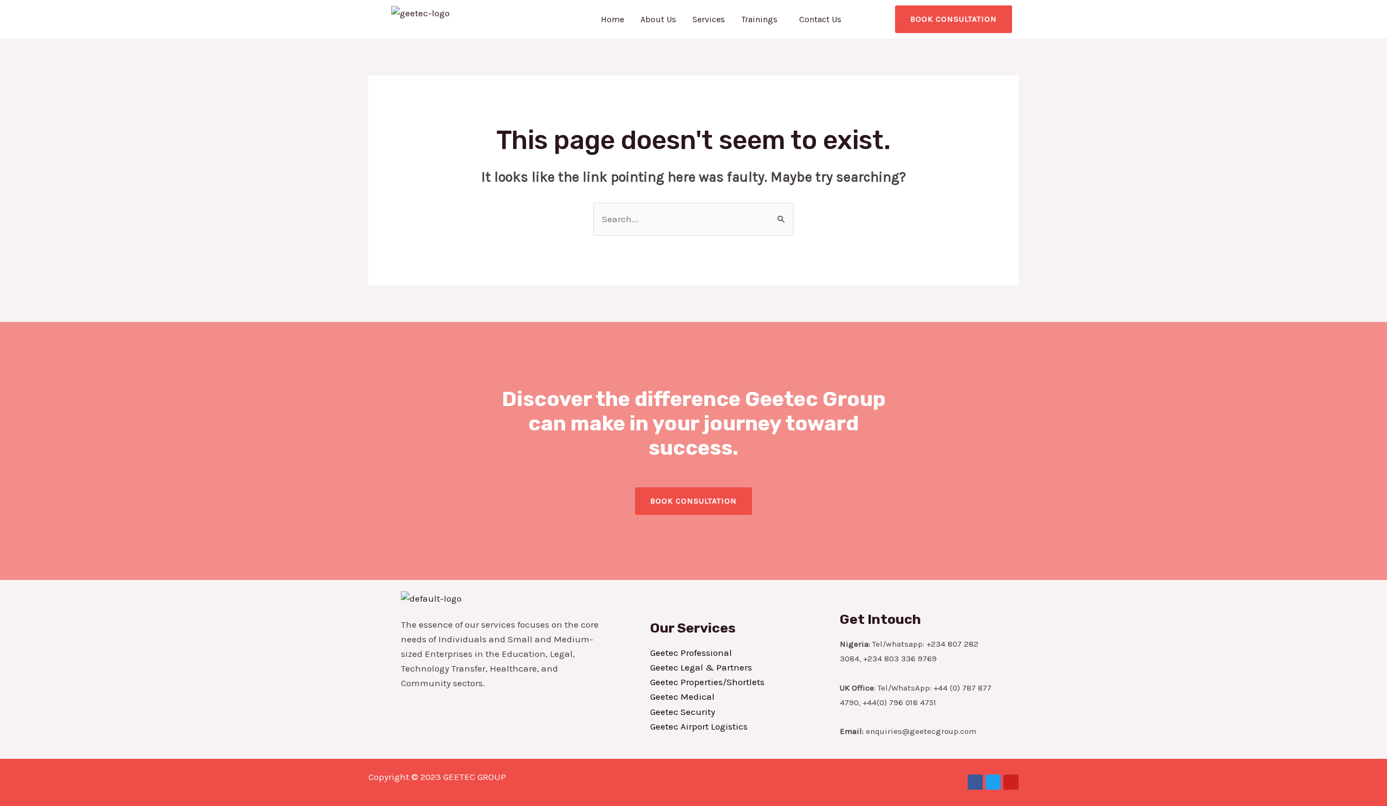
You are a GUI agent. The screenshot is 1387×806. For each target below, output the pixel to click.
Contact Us (820, 19)
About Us (658, 19)
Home (612, 19)
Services (708, 19)
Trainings (759, 19)
